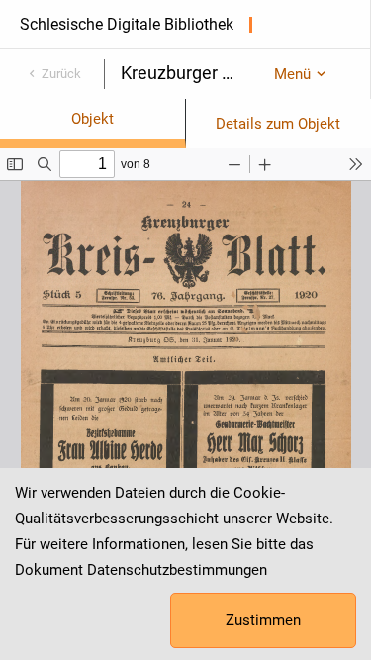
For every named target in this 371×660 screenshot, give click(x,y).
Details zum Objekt (278, 124)
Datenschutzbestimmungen (177, 570)
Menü (292, 74)
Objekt (92, 119)
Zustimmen (263, 620)
